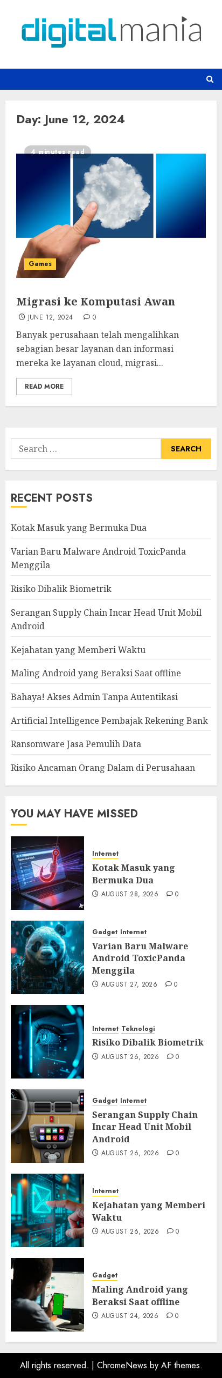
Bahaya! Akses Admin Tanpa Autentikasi (94, 697)
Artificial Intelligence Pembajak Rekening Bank (109, 721)
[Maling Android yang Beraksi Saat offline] (47, 1295)
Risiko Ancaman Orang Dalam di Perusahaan (103, 768)
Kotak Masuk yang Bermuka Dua (79, 528)
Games (40, 264)
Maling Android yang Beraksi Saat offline (96, 673)
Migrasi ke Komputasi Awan (95, 301)
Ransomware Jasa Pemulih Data (76, 744)
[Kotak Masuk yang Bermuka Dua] (47, 873)
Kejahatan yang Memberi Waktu (78, 650)
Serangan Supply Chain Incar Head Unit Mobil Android (145, 1127)
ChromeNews (122, 1365)
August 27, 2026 (129, 985)
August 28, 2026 (129, 894)
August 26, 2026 (130, 1057)
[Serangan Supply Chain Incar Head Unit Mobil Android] (47, 1126)
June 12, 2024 (50, 318)
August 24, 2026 (129, 1316)
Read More (44, 386)
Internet (105, 853)
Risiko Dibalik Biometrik (61, 589)
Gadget (104, 932)
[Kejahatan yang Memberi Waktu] (47, 1210)
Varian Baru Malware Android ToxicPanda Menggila (140, 958)
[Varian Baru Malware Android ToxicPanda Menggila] (47, 957)
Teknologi (138, 1029)
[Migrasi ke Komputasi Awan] (111, 207)
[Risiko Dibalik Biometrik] (47, 1042)
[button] (210, 79)
